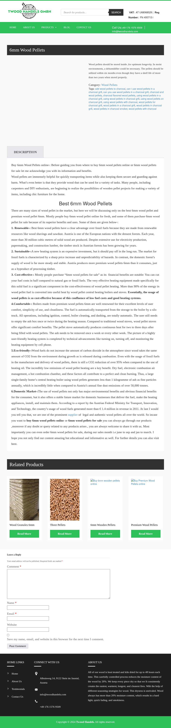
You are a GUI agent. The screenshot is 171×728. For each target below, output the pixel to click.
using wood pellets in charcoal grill (121, 98)
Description (25, 152)
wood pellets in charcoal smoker (110, 108)
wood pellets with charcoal (142, 108)
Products (47, 27)
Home (13, 27)
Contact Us (84, 27)
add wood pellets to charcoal (110, 88)
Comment (14, 566)
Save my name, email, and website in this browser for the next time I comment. (55, 639)
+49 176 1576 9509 (132, 27)
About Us (29, 27)
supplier (72, 414)
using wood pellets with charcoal (120, 102)
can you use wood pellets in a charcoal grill (126, 92)
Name (12, 602)
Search (116, 12)
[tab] (25, 152)
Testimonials (18, 689)
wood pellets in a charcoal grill (119, 105)
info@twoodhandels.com (125, 31)
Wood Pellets (109, 84)
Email (12, 613)
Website (12, 624)
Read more (24, 533)
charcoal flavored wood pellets (119, 95)
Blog (67, 27)
